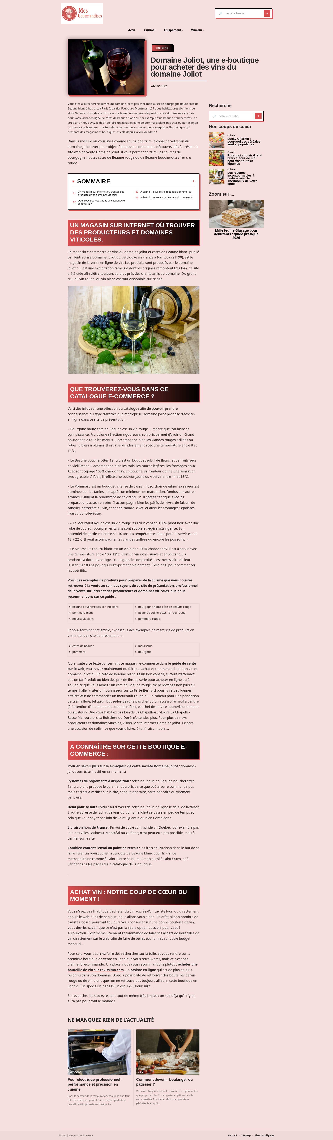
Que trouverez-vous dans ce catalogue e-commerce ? (102, 202)
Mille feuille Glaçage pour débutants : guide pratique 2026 (236, 234)
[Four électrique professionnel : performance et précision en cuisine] (99, 1052)
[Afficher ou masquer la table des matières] (152, 181)
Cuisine (162, 48)
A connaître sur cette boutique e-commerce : (166, 191)
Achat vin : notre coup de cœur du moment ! (166, 197)
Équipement (76, 1072)
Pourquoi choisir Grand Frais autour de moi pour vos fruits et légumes (244, 159)
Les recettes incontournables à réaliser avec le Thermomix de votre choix (242, 178)
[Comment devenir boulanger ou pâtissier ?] (167, 1052)
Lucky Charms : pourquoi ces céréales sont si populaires (243, 141)
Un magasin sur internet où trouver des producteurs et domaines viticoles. (101, 193)
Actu (140, 1072)
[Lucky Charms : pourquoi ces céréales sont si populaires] (216, 140)
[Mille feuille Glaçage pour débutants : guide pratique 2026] (236, 214)
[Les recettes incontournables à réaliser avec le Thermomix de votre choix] (216, 177)
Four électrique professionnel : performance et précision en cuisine (95, 1084)
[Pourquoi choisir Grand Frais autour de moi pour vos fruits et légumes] (216, 158)
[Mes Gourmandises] (82, 13)
